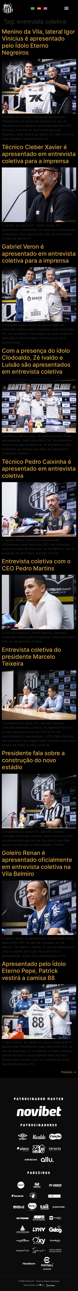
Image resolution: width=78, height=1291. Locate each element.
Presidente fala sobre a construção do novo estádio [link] (33, 760)
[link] (13, 8)
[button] (66, 8)
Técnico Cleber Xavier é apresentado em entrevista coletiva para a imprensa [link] (39, 154)
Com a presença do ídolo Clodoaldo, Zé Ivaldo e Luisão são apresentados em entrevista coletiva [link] (36, 361)
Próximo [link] (68, 1072)
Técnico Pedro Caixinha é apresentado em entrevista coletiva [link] (39, 468)
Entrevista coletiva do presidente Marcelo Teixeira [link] (31, 656)
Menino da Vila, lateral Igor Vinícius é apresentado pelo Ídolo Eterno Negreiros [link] (38, 42)
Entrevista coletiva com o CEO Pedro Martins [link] (36, 565)
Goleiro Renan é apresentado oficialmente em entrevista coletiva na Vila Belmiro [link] (37, 863)
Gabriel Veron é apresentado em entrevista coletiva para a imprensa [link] (39, 253)
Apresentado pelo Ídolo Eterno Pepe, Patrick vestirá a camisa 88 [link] (34, 970)
